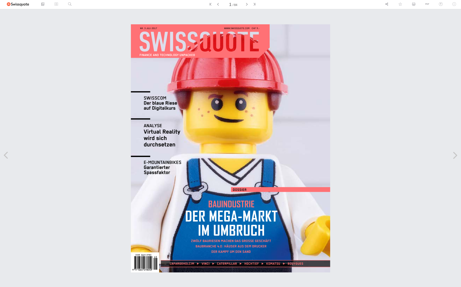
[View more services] (387, 3)
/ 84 (235, 4)
